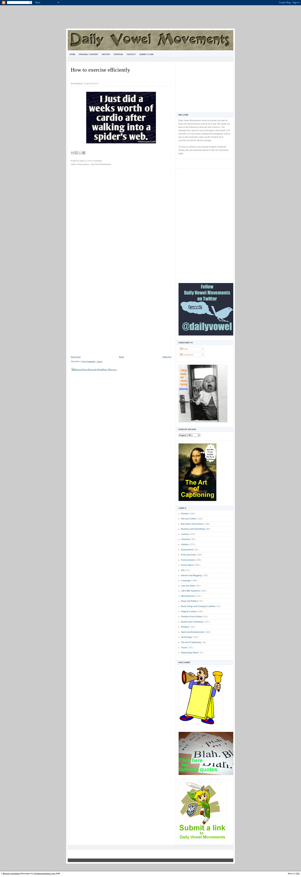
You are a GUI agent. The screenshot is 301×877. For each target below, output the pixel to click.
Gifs (183, 570)
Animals (185, 513)
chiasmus (186, 539)
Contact (131, 54)
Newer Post (75, 356)
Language (186, 580)
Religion (185, 627)
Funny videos (187, 565)
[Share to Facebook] (84, 152)
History (106, 54)
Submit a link (146, 54)
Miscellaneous (188, 596)
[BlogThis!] (76, 152)
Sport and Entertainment (192, 632)
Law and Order (188, 586)
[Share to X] (80, 152)
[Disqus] (121, 214)
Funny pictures (188, 560)
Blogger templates (11, 873)
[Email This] (72, 152)
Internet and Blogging (191, 575)
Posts (185, 349)
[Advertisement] (150, 19)
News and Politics (189, 601)
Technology (186, 637)
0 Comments (97, 160)
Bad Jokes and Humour (192, 524)
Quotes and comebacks (192, 622)
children (185, 544)
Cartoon (185, 534)
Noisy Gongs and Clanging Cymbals (198, 606)
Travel (184, 647)
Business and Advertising (193, 529)
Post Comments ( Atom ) (92, 361)
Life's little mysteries (190, 591)
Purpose (119, 54)
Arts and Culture (189, 518)
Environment (187, 549)
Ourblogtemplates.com (45, 873)
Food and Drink (188, 555)
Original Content (89, 54)
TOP (297, 873)
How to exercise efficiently (100, 70)
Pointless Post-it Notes (192, 616)
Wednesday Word (189, 652)
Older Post (166, 356)
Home (73, 54)
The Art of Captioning (191, 642)
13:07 (89, 160)
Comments (187, 355)
